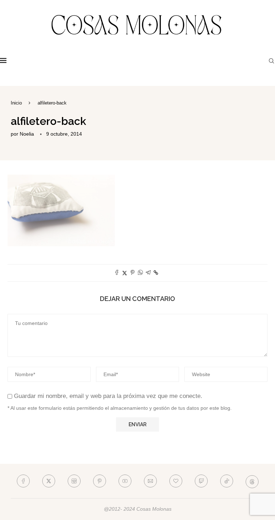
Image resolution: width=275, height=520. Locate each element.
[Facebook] (23, 481)
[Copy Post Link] (156, 273)
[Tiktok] (226, 481)
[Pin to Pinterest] (132, 273)
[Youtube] (125, 481)
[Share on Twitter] (124, 273)
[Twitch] (201, 481)
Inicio (16, 103)
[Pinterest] (99, 481)
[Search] (271, 60)
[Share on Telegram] (148, 273)
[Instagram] (74, 481)
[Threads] (252, 481)
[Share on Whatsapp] (140, 273)
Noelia (27, 134)
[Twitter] (48, 481)
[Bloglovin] (175, 481)
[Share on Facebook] (116, 273)
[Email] (150, 481)
